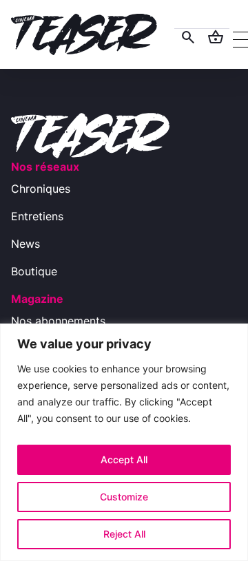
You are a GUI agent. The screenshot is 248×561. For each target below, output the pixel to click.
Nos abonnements (58, 321)
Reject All (124, 534)
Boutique (34, 271)
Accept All (124, 459)
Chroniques (40, 188)
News (25, 244)
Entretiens (37, 216)
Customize (124, 496)
